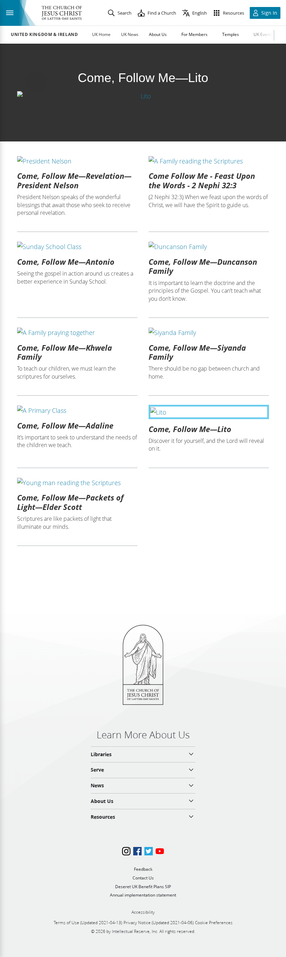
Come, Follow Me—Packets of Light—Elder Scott (70, 502)
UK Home (101, 34)
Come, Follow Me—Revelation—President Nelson (74, 180)
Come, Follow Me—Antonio (65, 261)
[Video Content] (143, 95)
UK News (129, 34)
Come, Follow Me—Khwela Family (64, 352)
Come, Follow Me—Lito (190, 429)
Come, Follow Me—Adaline (65, 425)
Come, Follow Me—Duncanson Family (203, 266)
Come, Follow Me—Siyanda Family (197, 352)
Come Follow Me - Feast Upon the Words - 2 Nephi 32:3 (202, 180)
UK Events (263, 34)
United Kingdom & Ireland (44, 34)
